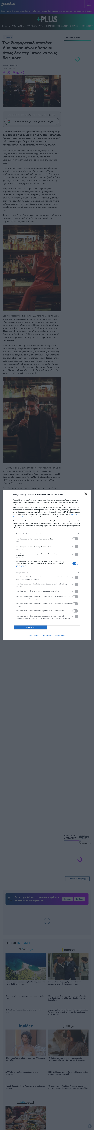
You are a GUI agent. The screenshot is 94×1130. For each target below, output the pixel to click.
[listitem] (47, 534)
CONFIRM (30, 627)
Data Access (47, 635)
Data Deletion (34, 635)
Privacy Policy (60, 635)
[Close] (86, 495)
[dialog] (47, 565)
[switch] (75, 538)
